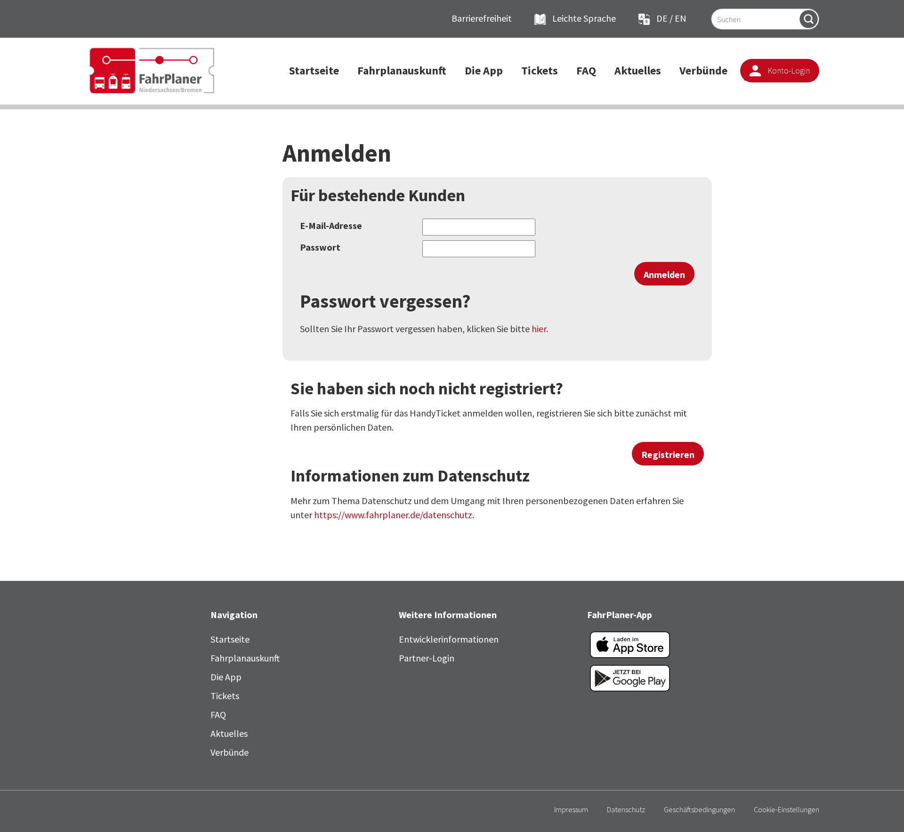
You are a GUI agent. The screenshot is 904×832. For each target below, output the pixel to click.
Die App (226, 677)
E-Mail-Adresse (331, 225)
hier (539, 328)
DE (662, 18)
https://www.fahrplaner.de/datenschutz (393, 515)
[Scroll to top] (880, 808)
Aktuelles (229, 733)
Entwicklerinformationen (449, 639)
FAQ (218, 714)
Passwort (320, 247)
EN (680, 18)
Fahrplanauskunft (245, 658)
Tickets (224, 695)
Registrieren (667, 454)
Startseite (230, 639)
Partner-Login (426, 658)
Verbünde (229, 752)
